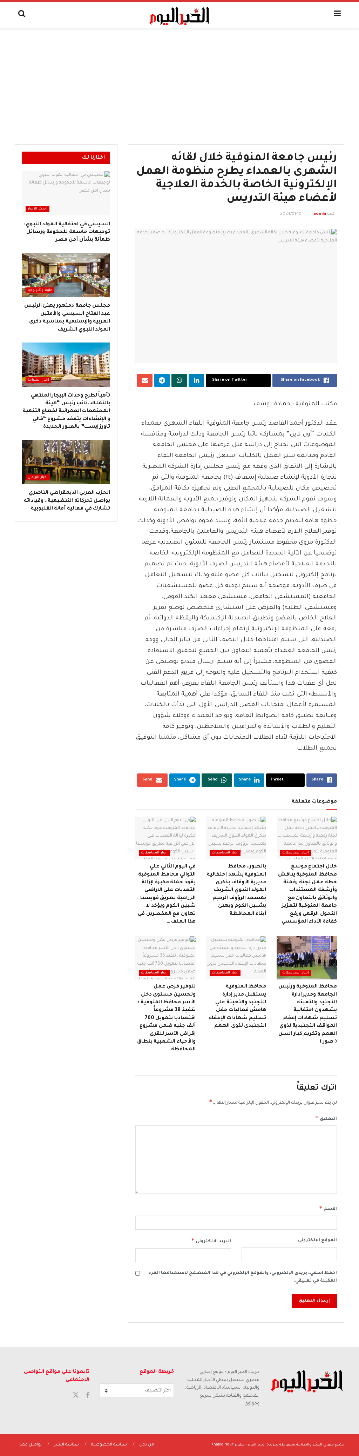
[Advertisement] (179, 81)
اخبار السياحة (38, 380)
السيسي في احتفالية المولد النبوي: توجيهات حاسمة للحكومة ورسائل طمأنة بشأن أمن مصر (67, 232)
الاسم (328, 1208)
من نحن (146, 1445)
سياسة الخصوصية (109, 1445)
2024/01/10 (291, 214)
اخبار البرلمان (38, 477)
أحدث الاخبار (37, 209)
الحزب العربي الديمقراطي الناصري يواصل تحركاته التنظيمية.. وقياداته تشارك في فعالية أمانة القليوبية (67, 501)
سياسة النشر (66, 1445)
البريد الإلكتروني (211, 1240)
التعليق (326, 1118)
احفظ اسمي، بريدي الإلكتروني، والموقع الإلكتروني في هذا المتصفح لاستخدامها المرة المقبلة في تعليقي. (242, 1277)
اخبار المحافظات (295, 853)
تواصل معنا (30, 1445)
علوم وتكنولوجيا (40, 290)
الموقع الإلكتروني (317, 1240)
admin (319, 214)
